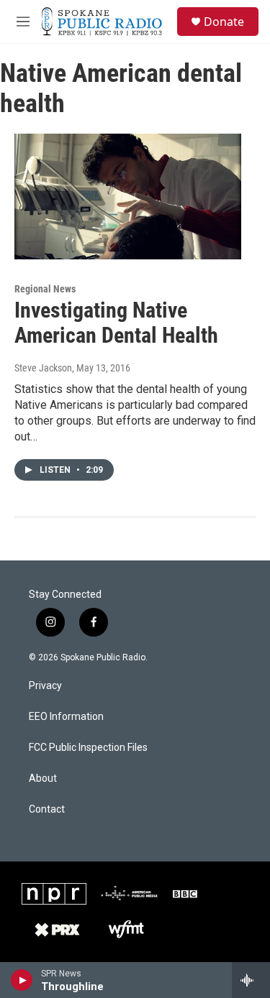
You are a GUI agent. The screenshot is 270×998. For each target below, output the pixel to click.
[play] (22, 980)
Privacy (45, 685)
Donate (224, 21)
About (43, 778)
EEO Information (66, 716)
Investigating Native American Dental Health (116, 322)
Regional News (45, 289)
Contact (47, 809)
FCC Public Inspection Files (88, 747)
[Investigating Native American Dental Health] (127, 197)
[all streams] (251, 980)
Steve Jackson (43, 368)
